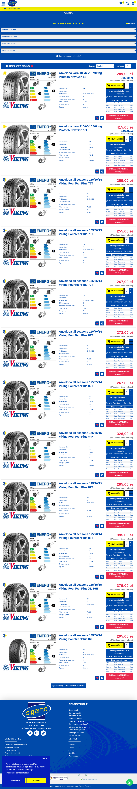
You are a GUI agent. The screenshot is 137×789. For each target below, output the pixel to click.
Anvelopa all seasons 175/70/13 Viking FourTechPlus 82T (80, 485)
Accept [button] (36, 781)
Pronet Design (84, 786)
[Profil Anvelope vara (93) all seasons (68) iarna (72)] (68, 50)
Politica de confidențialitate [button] (17, 773)
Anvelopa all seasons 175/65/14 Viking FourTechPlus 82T (80, 384)
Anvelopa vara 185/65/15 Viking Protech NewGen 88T (80, 75)
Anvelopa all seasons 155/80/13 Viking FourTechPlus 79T (80, 232)
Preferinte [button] (15, 781)
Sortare (92, 66)
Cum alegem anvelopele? (69, 56)
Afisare (120, 66)
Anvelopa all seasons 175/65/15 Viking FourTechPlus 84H (80, 434)
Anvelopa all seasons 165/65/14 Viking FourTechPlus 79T (80, 282)
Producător (12, 8)
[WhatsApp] (129, 782)
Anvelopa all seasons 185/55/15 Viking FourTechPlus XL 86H (80, 586)
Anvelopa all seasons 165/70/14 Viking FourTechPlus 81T (80, 333)
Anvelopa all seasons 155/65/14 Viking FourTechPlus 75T (80, 181)
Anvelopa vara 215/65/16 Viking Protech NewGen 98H (80, 128)
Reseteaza (131, 23)
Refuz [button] (44, 758)
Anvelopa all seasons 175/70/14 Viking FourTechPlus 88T (80, 536)
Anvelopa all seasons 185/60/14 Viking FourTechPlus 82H (80, 637)
